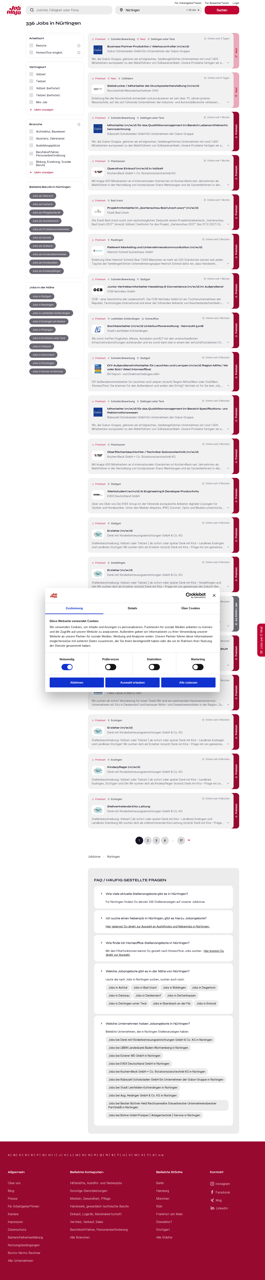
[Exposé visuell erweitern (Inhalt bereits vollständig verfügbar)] (228, 62)
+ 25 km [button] (191, 10)
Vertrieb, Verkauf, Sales (86, 1222)
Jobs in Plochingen (43, 363)
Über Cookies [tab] (190, 608)
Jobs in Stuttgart (41, 296)
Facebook (223, 1192)
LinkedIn (222, 1208)
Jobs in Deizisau (118, 995)
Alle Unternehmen (20, 1261)
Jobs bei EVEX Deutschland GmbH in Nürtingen (138, 1063)
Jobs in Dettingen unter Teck (127, 1003)
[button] (79, 46)
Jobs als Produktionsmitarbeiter (50, 229)
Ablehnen (76, 682)
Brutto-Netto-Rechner (24, 1253)
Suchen (222, 10)
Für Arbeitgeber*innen (23, 1206)
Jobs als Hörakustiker (45, 262)
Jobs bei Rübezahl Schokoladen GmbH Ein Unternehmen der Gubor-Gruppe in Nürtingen (165, 1079)
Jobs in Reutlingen (43, 304)
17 (181, 840)
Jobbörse (94, 856)
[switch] (110, 667)
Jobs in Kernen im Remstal (47, 371)
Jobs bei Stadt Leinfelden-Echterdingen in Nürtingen (143, 1087)
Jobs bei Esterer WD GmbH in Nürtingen (134, 1055)
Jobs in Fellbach (41, 346)
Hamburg (162, 1191)
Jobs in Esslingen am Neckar (48, 321)
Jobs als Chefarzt (42, 245)
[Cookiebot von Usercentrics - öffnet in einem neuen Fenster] (189, 595)
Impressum (15, 1222)
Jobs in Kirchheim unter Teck (48, 338)
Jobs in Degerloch (204, 987)
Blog (11, 1191)
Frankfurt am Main (169, 1214)
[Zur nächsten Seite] (188, 840)
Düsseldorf (164, 1222)
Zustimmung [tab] (74, 608)
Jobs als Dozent (41, 237)
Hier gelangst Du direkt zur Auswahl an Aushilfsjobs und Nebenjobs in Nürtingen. (158, 926)
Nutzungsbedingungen (24, 1245)
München (162, 1198)
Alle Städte (164, 1237)
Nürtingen (113, 856)
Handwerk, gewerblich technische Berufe (99, 1206)
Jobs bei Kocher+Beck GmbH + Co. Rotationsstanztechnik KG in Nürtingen (156, 1071)
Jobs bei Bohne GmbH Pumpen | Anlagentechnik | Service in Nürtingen (154, 1115)
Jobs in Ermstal (206, 1003)
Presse (12, 1198)
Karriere (13, 1214)
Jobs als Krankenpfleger (46, 271)
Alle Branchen (80, 1237)
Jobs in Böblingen (174, 987)
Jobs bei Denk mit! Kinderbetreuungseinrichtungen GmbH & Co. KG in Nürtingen (160, 1039)
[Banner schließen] (214, 595)
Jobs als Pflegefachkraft (46, 212)
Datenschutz (17, 1229)
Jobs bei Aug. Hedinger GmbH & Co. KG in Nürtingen (142, 1095)
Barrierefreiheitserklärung (25, 1237)
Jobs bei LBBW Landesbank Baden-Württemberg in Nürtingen (148, 1047)
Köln (159, 1206)
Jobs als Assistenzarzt (45, 220)
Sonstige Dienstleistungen (88, 1191)
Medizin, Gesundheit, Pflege (90, 1198)
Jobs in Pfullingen (42, 329)
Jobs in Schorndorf (43, 354)
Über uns (14, 1183)
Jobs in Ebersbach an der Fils (172, 1003)
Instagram (223, 1184)
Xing (219, 1200)
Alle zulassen (188, 682)
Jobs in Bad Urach (145, 987)
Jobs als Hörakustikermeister (49, 254)
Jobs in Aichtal (117, 987)
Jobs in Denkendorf (148, 995)
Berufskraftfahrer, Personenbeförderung (99, 1229)
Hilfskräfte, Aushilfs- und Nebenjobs (96, 1183)
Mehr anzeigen (43, 109)
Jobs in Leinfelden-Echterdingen (51, 313)
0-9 (160, 1155)
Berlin (160, 1183)
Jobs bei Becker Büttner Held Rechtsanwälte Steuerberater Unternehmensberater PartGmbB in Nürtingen (162, 1105)
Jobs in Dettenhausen (181, 995)
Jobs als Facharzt (42, 204)
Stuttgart (163, 1229)
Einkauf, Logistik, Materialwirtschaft (96, 1214)
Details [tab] (132, 608)
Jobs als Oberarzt (42, 195)
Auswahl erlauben (132, 682)
